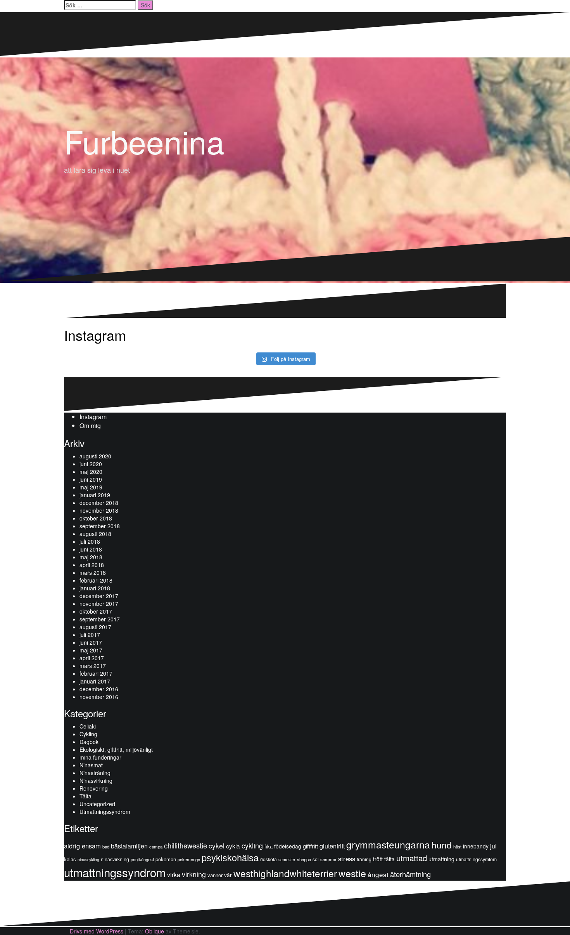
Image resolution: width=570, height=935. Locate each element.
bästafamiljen (129, 845)
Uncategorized (97, 804)
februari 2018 (95, 580)
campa (155, 846)
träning (364, 859)
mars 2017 (92, 666)
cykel (217, 845)
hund (442, 844)
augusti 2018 (95, 534)
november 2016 (98, 697)
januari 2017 (94, 681)
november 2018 (98, 510)
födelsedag (287, 846)
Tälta (85, 796)
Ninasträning (95, 773)
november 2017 (98, 603)
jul (493, 845)
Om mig (90, 425)
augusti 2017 (95, 627)
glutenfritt (332, 845)
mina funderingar (100, 757)
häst (457, 846)
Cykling (88, 734)
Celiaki (87, 726)
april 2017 (91, 658)
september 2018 (99, 526)
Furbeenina (144, 140)
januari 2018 (94, 588)
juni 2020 (90, 464)
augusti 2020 (95, 456)
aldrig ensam (82, 845)
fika (268, 846)
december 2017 (98, 596)
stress (346, 858)
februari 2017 (95, 673)
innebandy (476, 846)
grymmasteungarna (388, 844)
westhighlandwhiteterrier (285, 873)
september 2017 (99, 619)
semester (286, 859)
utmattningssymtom (476, 859)
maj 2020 (90, 471)
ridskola (268, 859)
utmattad (411, 858)
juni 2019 (90, 479)
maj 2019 (90, 487)
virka (173, 874)
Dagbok (88, 742)
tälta (389, 859)
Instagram (93, 416)
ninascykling (88, 859)
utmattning (441, 859)
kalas (70, 859)
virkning (194, 874)
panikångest (142, 859)
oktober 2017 (95, 611)
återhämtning (410, 874)
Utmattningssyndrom (104, 811)
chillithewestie (185, 845)
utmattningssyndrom (115, 872)
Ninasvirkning (95, 780)
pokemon (165, 859)
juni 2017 (90, 642)
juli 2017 (89, 634)
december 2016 (98, 689)
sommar (328, 859)
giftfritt (310, 846)
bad (105, 846)
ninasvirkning (115, 859)
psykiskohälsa (230, 857)
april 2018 (91, 565)
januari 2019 (94, 495)
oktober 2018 (95, 518)
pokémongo (189, 859)
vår (228, 875)
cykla (233, 845)
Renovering (93, 788)
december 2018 (98, 503)
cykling (252, 845)
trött (378, 859)
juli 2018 (89, 541)
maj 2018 (90, 557)
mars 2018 (92, 572)
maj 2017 (90, 650)
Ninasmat (91, 765)
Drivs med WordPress (96, 931)
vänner (215, 875)
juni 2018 (90, 549)
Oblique (154, 931)
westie (352, 873)
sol (316, 859)
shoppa (304, 859)
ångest (378, 874)
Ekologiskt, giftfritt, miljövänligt (116, 749)
